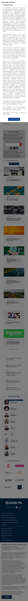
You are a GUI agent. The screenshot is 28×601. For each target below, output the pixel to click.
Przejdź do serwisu (14, 119)
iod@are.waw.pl (10, 95)
